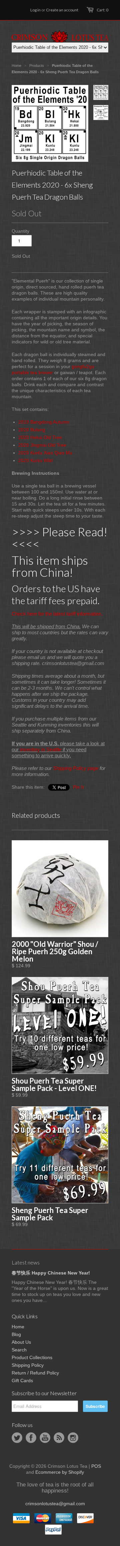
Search (19, 1349)
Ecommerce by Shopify (59, 1472)
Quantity (20, 231)
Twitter (17, 1437)
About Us (21, 1342)
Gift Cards (22, 1380)
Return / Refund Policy (35, 1372)
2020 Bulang (31, 429)
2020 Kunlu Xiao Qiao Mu (45, 452)
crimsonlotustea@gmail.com (55, 1503)
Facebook (31, 1437)
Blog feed (59, 1437)
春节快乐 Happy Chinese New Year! (51, 1273)
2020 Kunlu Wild (35, 460)
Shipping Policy (28, 1365)
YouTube (45, 1437)
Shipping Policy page (75, 768)
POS (96, 1466)
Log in (35, 9)
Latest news (26, 1262)
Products (36, 66)
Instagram (73, 1437)
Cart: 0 (102, 9)
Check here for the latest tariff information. (57, 614)
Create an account (62, 9)
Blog (16, 1334)
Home (18, 1326)
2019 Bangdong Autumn (43, 422)
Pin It (78, 787)
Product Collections (32, 1357)
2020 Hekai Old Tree (40, 437)
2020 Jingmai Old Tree (42, 445)
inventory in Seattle (40, 749)
